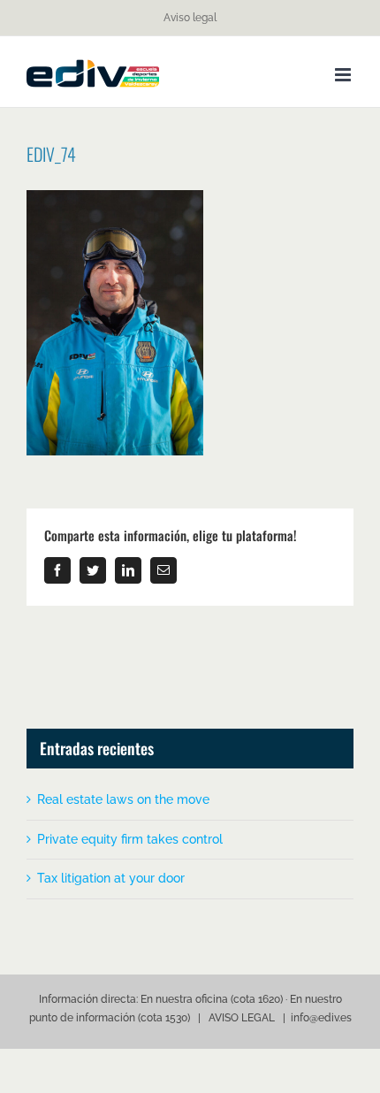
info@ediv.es (321, 1018)
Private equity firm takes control (130, 839)
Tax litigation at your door (111, 878)
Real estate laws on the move (123, 799)
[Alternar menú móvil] (344, 74)
